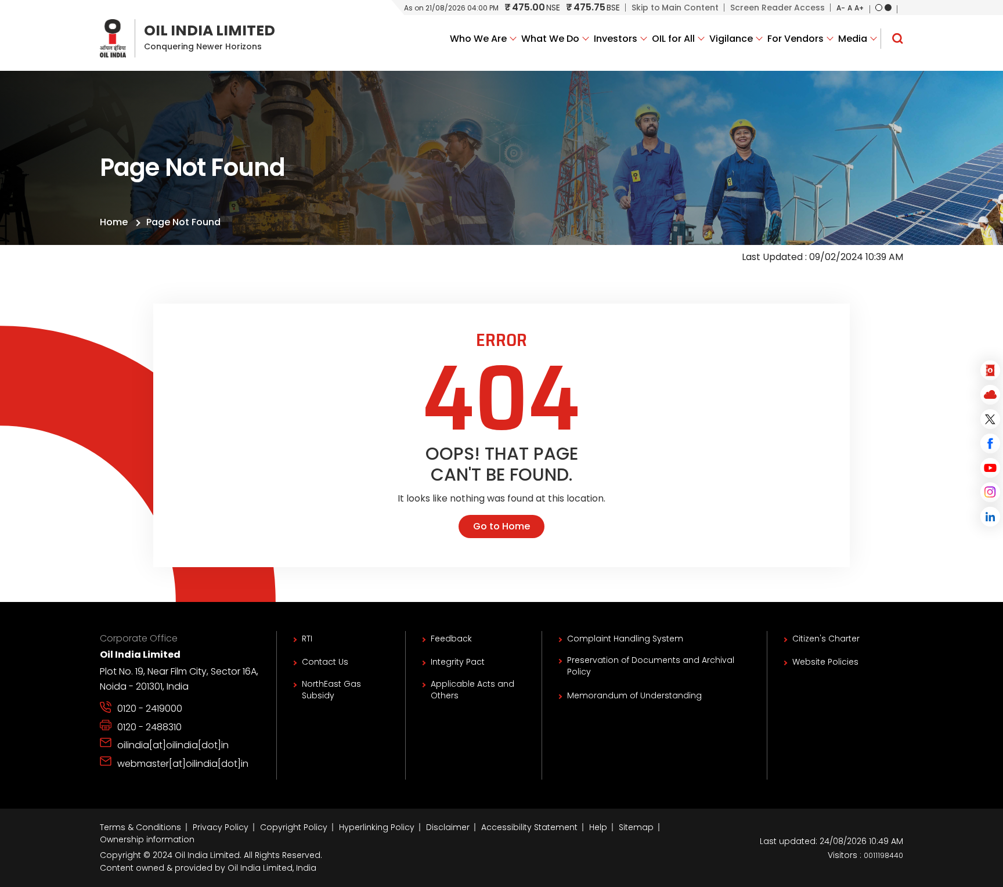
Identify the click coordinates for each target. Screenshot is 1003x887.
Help (598, 827)
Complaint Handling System (625, 638)
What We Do (550, 38)
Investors (615, 38)
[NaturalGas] (990, 395)
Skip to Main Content (675, 7)
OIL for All (673, 38)
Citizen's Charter (826, 638)
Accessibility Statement (529, 827)
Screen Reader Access (777, 7)
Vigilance (731, 38)
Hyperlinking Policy (376, 827)
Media (852, 38)
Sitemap (636, 827)
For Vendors (795, 38)
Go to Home (501, 526)
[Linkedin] (990, 517)
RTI (307, 638)
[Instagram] (990, 492)
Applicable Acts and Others (472, 689)
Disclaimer (448, 827)
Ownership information (147, 839)
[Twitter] (990, 419)
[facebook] (990, 443)
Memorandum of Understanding (634, 695)
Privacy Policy (220, 827)
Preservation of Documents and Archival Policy (650, 665)
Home (114, 222)
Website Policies (825, 662)
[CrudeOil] (990, 370)
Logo (187, 38)
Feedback (451, 638)
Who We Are (478, 38)
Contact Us (325, 662)
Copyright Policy (293, 827)
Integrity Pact (458, 662)
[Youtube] (990, 468)
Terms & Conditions (140, 827)
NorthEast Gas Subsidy (331, 689)
